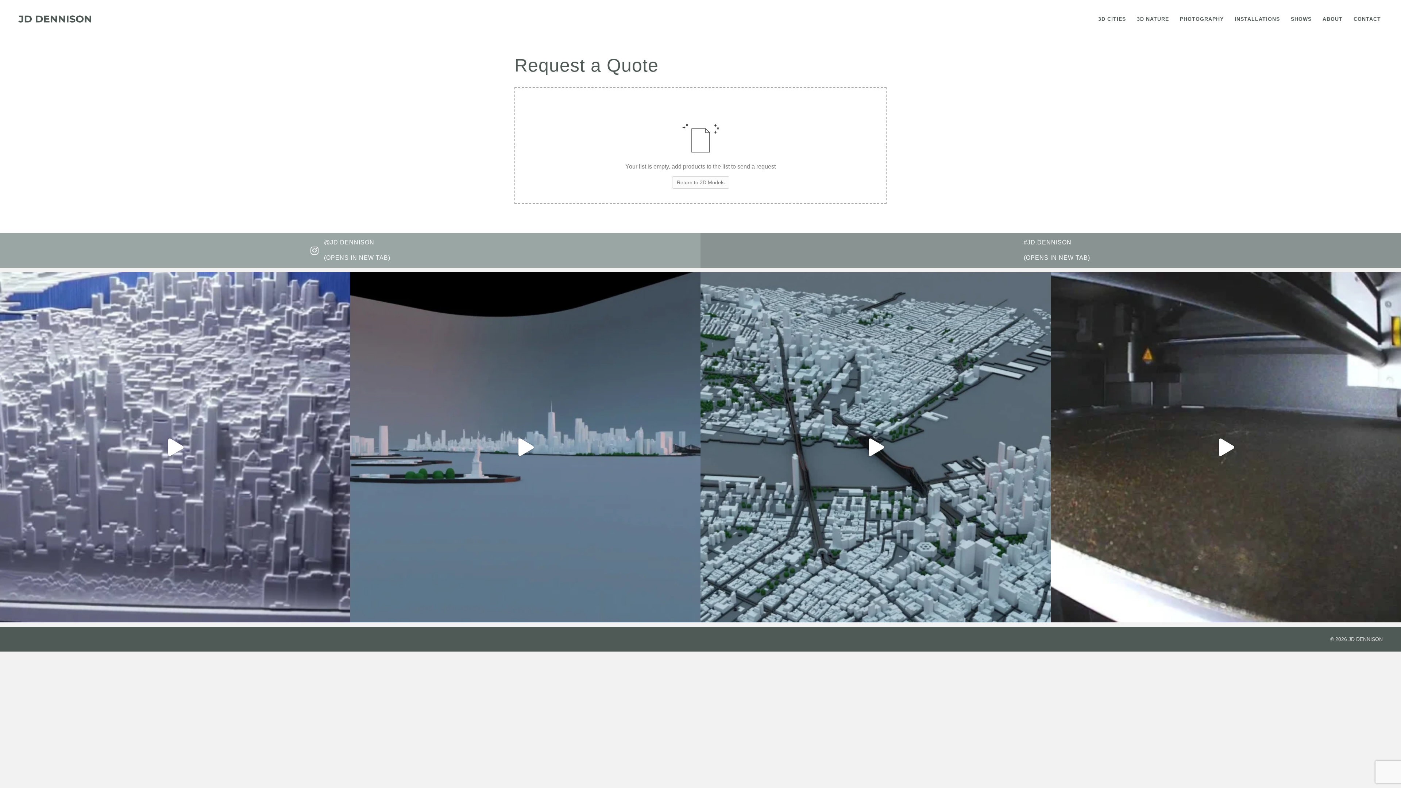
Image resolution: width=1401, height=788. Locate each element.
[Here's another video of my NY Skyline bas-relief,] (175, 447)
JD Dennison (1365, 639)
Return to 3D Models (701, 182)
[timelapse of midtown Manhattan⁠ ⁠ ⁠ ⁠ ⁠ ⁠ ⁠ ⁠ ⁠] (1226, 447)
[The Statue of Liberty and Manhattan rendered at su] (525, 447)
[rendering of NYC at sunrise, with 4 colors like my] (875, 447)
